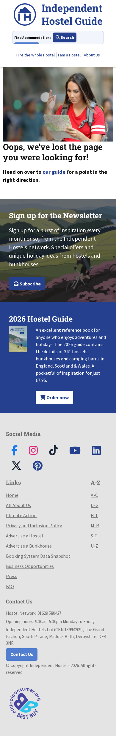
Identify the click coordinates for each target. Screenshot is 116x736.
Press (11, 576)
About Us (92, 55)
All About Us (18, 505)
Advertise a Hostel (24, 536)
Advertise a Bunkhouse (29, 546)
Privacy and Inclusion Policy (34, 525)
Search (67, 37)
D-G (94, 505)
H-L (94, 515)
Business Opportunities (30, 566)
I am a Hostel (69, 55)
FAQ (10, 586)
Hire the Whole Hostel (35, 55)
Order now (57, 397)
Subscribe (30, 284)
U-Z (94, 546)
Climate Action (21, 515)
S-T (94, 536)
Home (12, 495)
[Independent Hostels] (58, 15)
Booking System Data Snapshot (38, 556)
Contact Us (21, 654)
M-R (95, 525)
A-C (94, 495)
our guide (54, 171)
